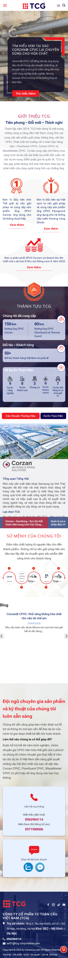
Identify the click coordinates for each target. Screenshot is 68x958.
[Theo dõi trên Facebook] (48, 904)
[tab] (21, 416)
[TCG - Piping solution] (34, 5)
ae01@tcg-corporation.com (23, 943)
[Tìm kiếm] (63, 5)
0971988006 (34, 829)
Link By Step (9, 579)
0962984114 (34, 819)
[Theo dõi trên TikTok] (58, 904)
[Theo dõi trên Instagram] (53, 904)
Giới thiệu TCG (34, 116)
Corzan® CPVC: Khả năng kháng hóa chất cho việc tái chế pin (34, 616)
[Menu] (5, 5)
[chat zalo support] (28, 867)
